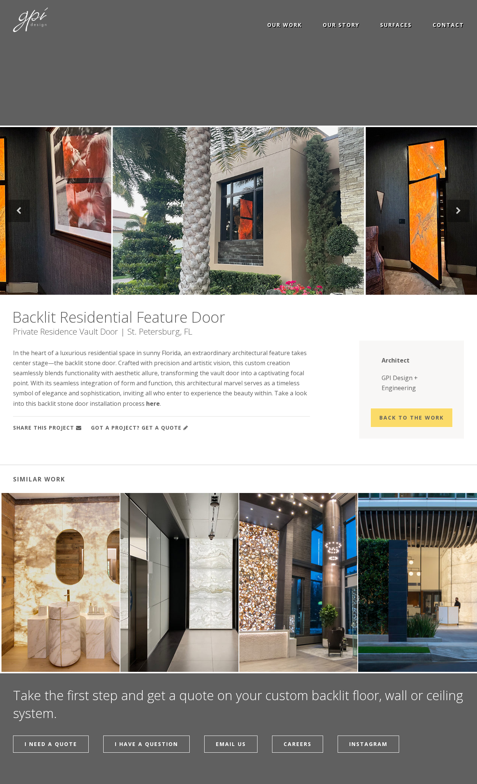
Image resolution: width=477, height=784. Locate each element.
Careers (298, 743)
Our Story (341, 24)
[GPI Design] (36, 20)
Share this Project (43, 427)
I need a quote (51, 743)
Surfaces (396, 24)
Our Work (284, 24)
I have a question (146, 743)
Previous (18, 211)
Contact (448, 24)
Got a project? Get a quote (136, 427)
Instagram (368, 743)
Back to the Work (411, 417)
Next (458, 211)
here (153, 403)
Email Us (231, 743)
